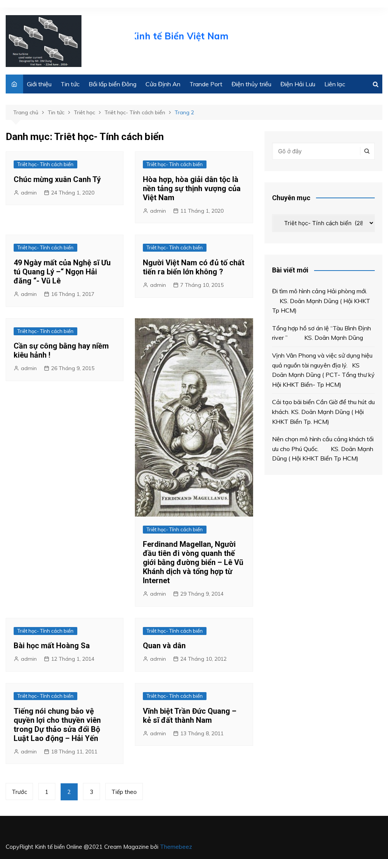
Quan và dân (164, 645)
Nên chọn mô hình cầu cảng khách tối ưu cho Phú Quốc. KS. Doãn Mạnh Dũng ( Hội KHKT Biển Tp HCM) (323, 448)
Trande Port (205, 84)
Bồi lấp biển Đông (112, 84)
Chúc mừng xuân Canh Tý (57, 179)
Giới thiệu (39, 84)
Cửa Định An (163, 84)
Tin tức (70, 84)
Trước (19, 791)
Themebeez (176, 846)
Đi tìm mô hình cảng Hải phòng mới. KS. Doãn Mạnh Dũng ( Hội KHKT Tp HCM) (321, 300)
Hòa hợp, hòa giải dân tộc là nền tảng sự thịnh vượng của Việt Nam (192, 188)
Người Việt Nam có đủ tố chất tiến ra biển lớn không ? (193, 267)
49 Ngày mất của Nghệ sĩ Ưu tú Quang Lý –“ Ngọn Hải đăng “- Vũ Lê (62, 271)
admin (29, 192)
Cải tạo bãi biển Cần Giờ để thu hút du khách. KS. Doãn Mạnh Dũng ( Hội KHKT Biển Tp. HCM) (323, 411)
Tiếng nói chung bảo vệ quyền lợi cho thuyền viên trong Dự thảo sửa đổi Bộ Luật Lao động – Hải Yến (57, 724)
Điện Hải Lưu (297, 84)
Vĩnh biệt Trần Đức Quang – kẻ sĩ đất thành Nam (189, 715)
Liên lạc (334, 84)
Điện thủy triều (251, 84)
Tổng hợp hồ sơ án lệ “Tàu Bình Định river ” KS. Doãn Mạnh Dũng (321, 333)
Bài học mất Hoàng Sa (52, 645)
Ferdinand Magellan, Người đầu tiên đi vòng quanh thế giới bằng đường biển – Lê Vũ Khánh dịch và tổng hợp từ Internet (193, 562)
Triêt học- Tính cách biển (45, 164)
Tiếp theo (124, 791)
